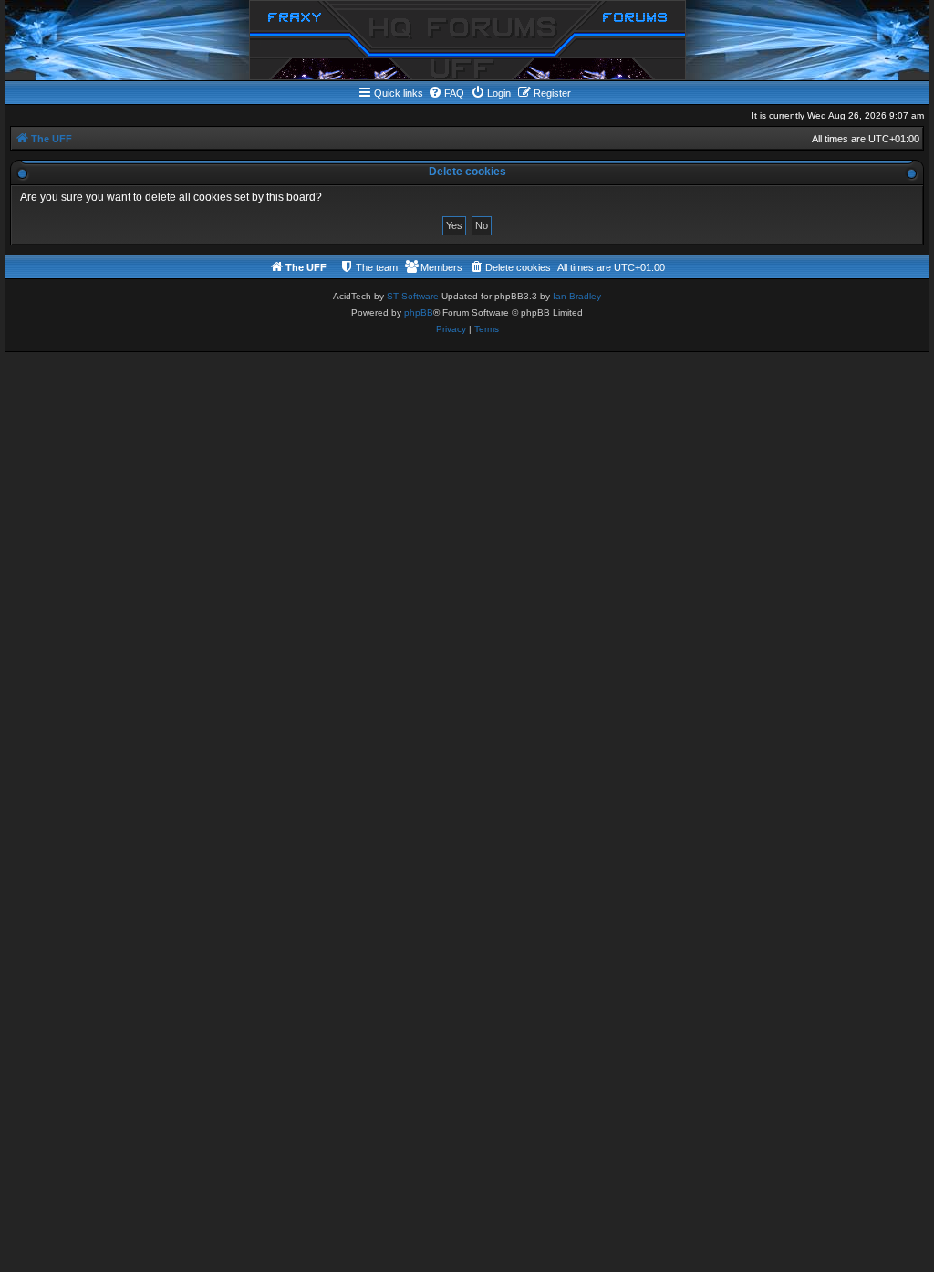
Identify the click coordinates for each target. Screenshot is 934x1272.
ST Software (413, 296)
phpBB (418, 313)
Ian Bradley (577, 296)
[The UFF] (467, 40)
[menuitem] (446, 93)
